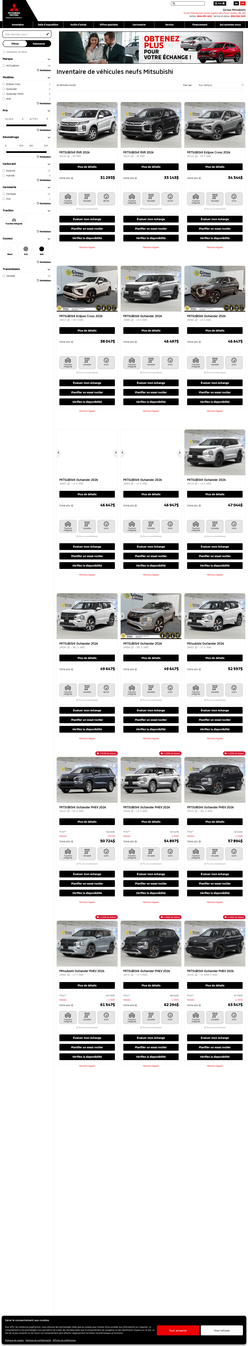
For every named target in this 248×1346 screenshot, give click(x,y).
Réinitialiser (45, 70)
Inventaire (18, 24)
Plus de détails (87, 166)
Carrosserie (139, 24)
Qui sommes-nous (230, 24)
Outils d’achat (78, 24)
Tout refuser (222, 1330)
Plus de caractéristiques (88, 209)
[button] (59, 125)
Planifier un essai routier (87, 228)
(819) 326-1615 (238, 16)
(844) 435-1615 (204, 16)
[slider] (4, 125)
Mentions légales (87, 247)
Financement (199, 24)
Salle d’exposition (48, 24)
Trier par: (187, 85)
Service (169, 24)
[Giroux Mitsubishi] (20, 9)
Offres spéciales (109, 24)
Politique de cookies (14, 1340)
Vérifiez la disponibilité (87, 238)
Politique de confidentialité (38, 1340)
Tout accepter (178, 1330)
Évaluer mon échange (87, 219)
